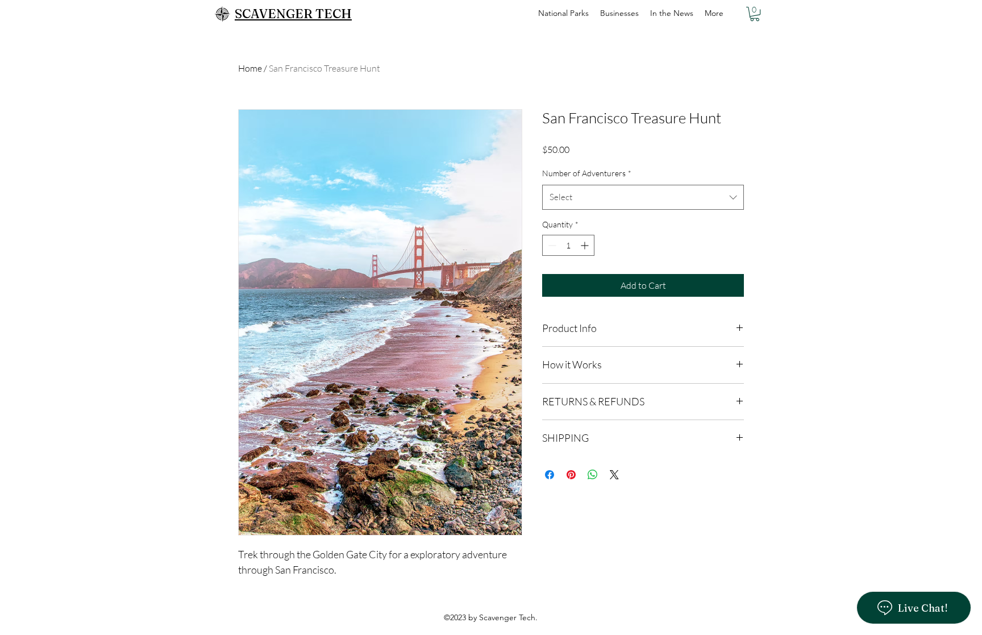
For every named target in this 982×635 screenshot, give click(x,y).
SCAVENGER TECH (293, 14)
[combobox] (643, 197)
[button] (754, 14)
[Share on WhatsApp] (593, 475)
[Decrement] (551, 245)
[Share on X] (614, 475)
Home (250, 68)
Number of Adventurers (586, 173)
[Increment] (586, 245)
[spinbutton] (568, 245)
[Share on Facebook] (549, 475)
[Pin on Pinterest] (571, 475)
